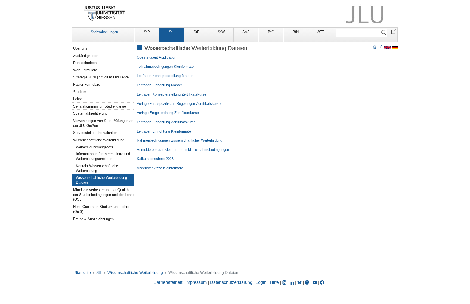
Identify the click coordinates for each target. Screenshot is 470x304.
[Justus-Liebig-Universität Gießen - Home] (104, 13)
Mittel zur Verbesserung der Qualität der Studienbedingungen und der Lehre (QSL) (103, 195)
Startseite (83, 272)
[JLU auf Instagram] (284, 282)
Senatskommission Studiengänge (99, 106)
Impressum (196, 282)
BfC (271, 32)
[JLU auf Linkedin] (292, 282)
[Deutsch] (395, 47)
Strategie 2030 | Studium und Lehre (101, 77)
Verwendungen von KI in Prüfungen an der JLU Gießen (103, 123)
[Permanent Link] (380, 47)
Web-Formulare (85, 70)
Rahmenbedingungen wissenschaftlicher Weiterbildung (179, 140)
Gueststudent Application (156, 57)
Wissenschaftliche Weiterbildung (98, 140)
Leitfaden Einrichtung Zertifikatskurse (166, 122)
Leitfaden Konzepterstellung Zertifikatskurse (171, 94)
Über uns (80, 48)
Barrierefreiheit (168, 282)
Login (262, 282)
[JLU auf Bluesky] (300, 282)
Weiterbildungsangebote (94, 147)
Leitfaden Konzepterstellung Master (165, 76)
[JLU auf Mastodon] (307, 282)
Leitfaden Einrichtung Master (159, 85)
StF (196, 32)
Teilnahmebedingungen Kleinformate (165, 67)
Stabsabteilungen (104, 32)
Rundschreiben (85, 63)
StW (221, 32)
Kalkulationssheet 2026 (155, 159)
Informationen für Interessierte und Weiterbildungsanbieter (103, 156)
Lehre (77, 99)
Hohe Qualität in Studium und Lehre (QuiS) (101, 209)
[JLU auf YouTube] (315, 282)
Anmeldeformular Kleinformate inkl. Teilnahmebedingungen (183, 150)
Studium (79, 92)
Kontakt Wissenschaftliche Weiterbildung (97, 168)
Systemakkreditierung (90, 113)
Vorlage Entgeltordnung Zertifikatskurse (168, 113)
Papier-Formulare (86, 84)
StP (147, 32)
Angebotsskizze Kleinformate (160, 168)
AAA (246, 32)
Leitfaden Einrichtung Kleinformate (164, 131)
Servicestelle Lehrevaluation (95, 133)
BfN (296, 32)
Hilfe (274, 282)
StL (171, 32)
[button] (393, 31)
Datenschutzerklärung (231, 282)
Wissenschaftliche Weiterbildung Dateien (101, 180)
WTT (320, 32)
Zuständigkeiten (85, 56)
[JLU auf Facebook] (322, 282)
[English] (387, 47)
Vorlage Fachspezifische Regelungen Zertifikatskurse (179, 104)
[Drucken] (374, 47)
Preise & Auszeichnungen (93, 219)
